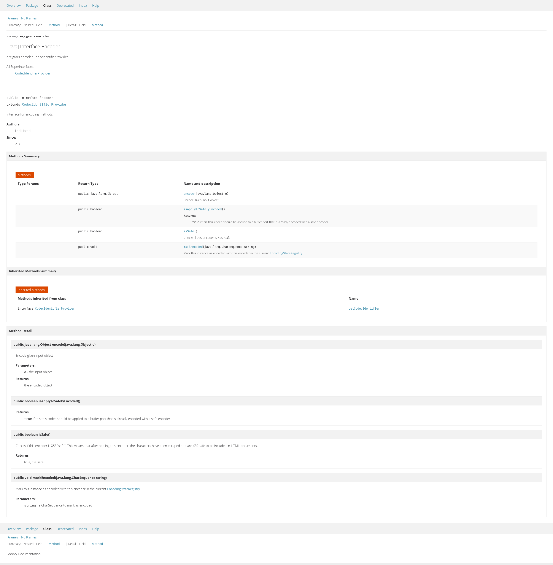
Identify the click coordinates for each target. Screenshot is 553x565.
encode (189, 193)
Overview (13, 5)
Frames (13, 18)
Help (95, 5)
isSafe (189, 231)
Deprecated (65, 5)
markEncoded (193, 246)
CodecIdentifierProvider (32, 73)
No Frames (29, 18)
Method (54, 25)
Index (83, 5)
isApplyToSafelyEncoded (203, 209)
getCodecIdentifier (364, 308)
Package (32, 5)
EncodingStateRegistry (286, 253)
